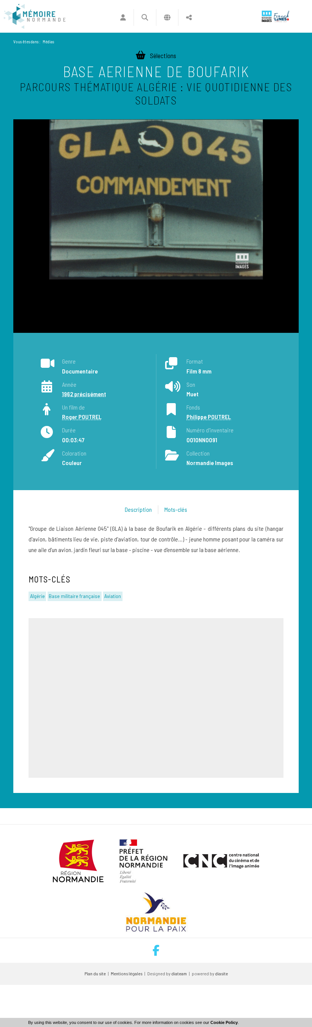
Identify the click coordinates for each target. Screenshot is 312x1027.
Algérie (37, 596)
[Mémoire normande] (34, 16)
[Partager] (188, 17)
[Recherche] (145, 17)
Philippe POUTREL (208, 416)
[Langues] (167, 17)
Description (138, 509)
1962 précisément (84, 393)
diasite (221, 973)
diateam (179, 973)
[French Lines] (281, 16)
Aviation (112, 596)
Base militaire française (74, 596)
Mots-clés (175, 509)
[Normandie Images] (267, 16)
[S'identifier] (123, 17)
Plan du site (95, 973)
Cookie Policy (224, 1022)
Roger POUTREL (82, 416)
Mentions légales (126, 973)
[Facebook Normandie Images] (156, 950)
